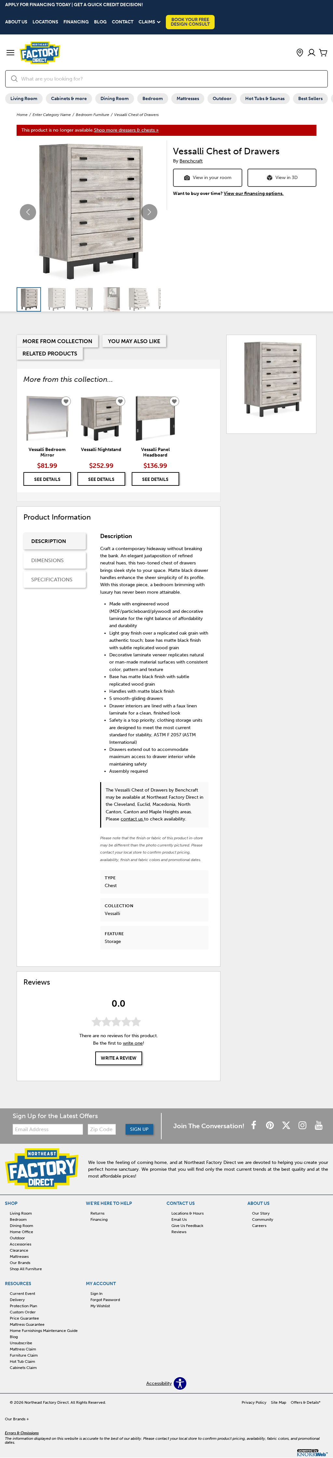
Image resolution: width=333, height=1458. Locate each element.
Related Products (49, 353)
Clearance (19, 1250)
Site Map (278, 1402)
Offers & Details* (306, 1402)
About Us (16, 22)
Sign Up (139, 1129)
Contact (122, 22)
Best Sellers (310, 98)
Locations (45, 22)
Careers (259, 1225)
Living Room (23, 98)
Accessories (20, 1244)
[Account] (311, 53)
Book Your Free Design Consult (190, 22)
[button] (10, 53)
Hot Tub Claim (22, 1361)
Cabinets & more (69, 98)
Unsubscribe (21, 1343)
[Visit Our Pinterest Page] (270, 1126)
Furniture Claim (24, 1355)
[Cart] (323, 53)
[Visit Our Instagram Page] (303, 1126)
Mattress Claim (23, 1349)
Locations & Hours (187, 1213)
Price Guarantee (24, 1318)
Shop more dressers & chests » (126, 130)
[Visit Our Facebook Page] (254, 1126)
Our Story (261, 1213)
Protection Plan (23, 1306)
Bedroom (152, 98)
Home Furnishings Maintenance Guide (44, 1330)
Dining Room (114, 98)
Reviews (178, 1232)
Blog (100, 22)
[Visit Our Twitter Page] (287, 1126)
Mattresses (188, 98)
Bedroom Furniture (92, 114)
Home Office (21, 1232)
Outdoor (222, 98)
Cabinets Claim (23, 1367)
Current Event (22, 1293)
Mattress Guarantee (27, 1324)
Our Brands (20, 1262)
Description (48, 541)
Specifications (52, 579)
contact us (132, 819)
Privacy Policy (254, 1402)
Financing (76, 22)
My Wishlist (100, 1306)
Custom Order (23, 1312)
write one (133, 1043)
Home (22, 114)
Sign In (96, 1293)
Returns (97, 1213)
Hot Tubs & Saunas (265, 98)
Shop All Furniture (26, 1269)
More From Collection (57, 341)
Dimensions (47, 560)
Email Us (179, 1219)
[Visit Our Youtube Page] (318, 1126)
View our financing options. (254, 193)
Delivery (17, 1299)
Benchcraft (191, 161)
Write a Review (119, 1058)
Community (262, 1219)
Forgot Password (105, 1299)
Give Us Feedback (187, 1225)
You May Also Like (134, 341)
